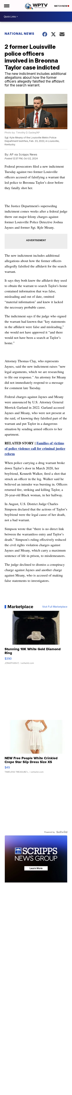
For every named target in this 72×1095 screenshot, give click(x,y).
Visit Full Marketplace (54, 606)
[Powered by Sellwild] (61, 832)
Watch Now (61, 6)
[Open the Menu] (6, 6)
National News (19, 34)
